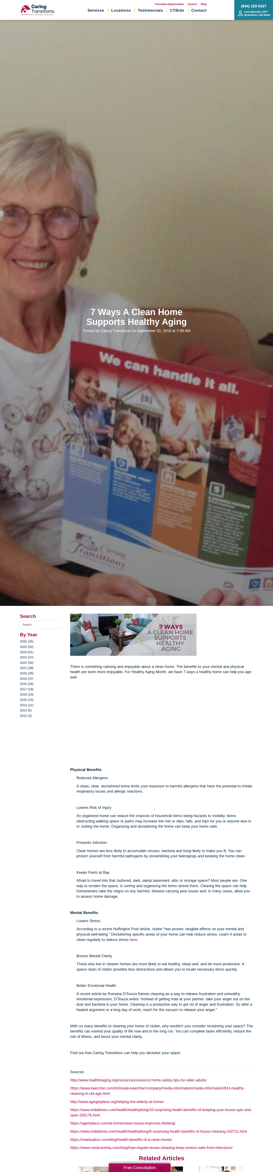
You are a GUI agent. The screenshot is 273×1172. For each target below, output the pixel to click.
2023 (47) (26, 657)
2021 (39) (26, 668)
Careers (192, 4)
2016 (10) (26, 694)
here (133, 939)
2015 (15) (26, 700)
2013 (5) (26, 710)
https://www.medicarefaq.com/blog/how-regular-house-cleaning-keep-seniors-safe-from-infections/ (151, 1147)
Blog (204, 4)
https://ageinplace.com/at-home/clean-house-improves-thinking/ (123, 1123)
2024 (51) (26, 652)
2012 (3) (26, 715)
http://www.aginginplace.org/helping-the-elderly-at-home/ (117, 1102)
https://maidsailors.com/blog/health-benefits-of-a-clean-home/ (121, 1139)
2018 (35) (26, 684)
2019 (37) (26, 678)
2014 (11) (26, 705)
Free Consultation (140, 1167)
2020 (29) (26, 673)
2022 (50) (26, 662)
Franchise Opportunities (169, 4)
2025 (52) (26, 646)
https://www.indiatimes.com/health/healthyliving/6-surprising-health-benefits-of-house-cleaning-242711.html (158, 1131)
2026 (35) (26, 641)
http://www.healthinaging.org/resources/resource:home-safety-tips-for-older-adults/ (138, 1080)
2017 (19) (26, 689)
